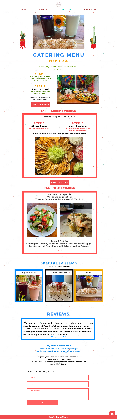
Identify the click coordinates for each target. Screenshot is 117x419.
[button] (58, 32)
